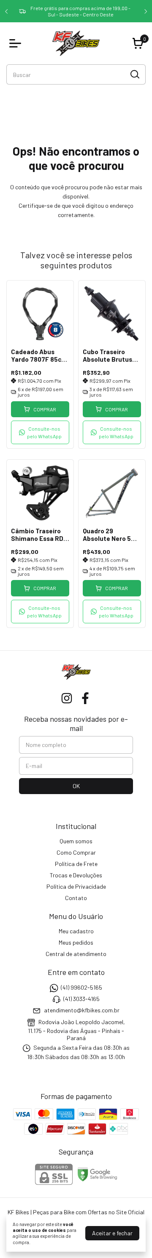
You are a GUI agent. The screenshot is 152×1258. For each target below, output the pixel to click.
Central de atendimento (76, 953)
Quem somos (76, 841)
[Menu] (16, 43)
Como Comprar (76, 852)
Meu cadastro (76, 931)
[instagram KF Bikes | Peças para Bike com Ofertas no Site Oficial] (66, 698)
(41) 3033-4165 (81, 998)
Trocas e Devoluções (76, 875)
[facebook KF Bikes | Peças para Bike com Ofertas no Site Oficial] (85, 698)
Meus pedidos (76, 942)
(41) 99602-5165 (81, 987)
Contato (76, 897)
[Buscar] (134, 74)
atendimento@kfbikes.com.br (81, 1010)
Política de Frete (76, 863)
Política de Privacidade (76, 886)
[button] (40, 432)
